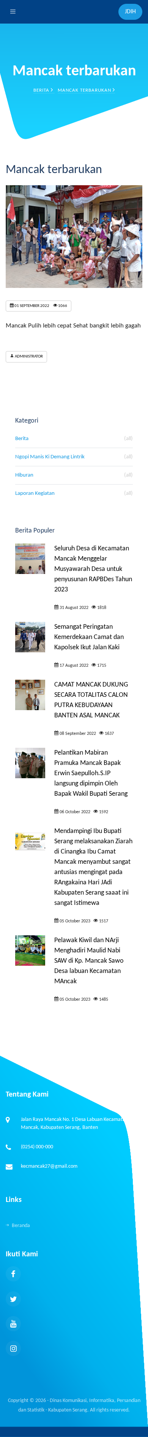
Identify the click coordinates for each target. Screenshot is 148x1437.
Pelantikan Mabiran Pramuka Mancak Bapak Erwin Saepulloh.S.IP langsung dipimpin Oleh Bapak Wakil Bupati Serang (91, 773)
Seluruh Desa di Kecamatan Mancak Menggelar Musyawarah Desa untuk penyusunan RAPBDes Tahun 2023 (93, 569)
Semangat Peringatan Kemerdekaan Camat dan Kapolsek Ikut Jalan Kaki (89, 637)
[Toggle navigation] (11, 12)
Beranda (21, 1226)
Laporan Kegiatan (74, 493)
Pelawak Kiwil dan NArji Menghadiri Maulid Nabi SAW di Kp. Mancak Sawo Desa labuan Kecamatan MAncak (89, 961)
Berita (42, 90)
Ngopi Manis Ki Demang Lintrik (74, 457)
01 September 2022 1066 (40, 306)
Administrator (28, 356)
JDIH (130, 12)
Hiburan (74, 475)
